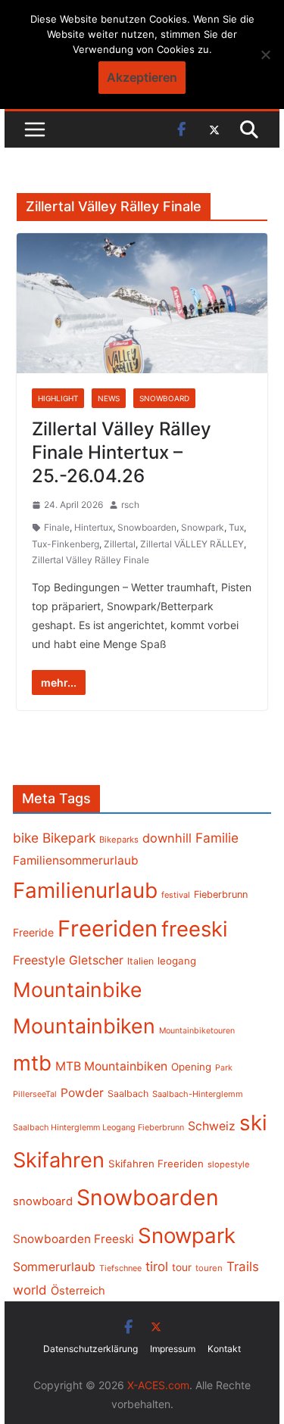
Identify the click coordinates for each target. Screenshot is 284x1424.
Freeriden (108, 928)
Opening (191, 1067)
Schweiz (212, 1126)
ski (253, 1123)
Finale (57, 527)
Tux (236, 527)
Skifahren (59, 1160)
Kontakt (224, 1348)
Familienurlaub (85, 890)
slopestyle (229, 1164)
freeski (194, 929)
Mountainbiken (84, 1026)
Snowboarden (146, 527)
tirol (156, 1266)
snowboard (43, 1201)
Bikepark (68, 838)
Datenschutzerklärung (90, 1348)
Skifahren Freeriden (156, 1164)
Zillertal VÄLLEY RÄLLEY (192, 544)
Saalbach (128, 1093)
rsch (130, 504)
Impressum (172, 1348)
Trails (242, 1266)
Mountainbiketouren (197, 1031)
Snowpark (202, 527)
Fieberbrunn (221, 894)
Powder (82, 1093)
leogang (177, 961)
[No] (265, 54)
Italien (140, 961)
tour (182, 1267)
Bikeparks (119, 839)
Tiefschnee (120, 1268)
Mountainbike (77, 989)
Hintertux (93, 527)
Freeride (33, 932)
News (109, 398)
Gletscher (96, 960)
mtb (32, 1063)
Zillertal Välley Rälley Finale (90, 560)
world (30, 1290)
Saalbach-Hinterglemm (197, 1094)
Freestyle (39, 960)
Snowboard (164, 398)
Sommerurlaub (54, 1267)
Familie (217, 838)
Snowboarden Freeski (73, 1239)
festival (175, 895)
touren (209, 1268)
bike (26, 838)
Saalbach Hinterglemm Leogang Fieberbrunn (98, 1127)
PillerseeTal (35, 1094)
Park (224, 1068)
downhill (167, 838)
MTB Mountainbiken (111, 1066)
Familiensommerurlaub (76, 860)
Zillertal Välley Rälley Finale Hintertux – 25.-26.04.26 (121, 452)
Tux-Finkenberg (65, 544)
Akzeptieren (142, 77)
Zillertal (120, 544)
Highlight (58, 398)
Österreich (78, 1291)
